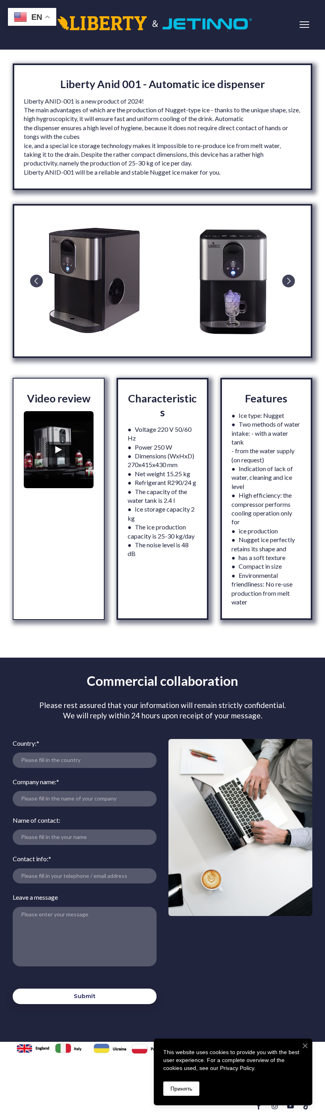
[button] (259, 1106)
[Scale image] (93, 279)
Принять (181, 1088)
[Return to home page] (154, 25)
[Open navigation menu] (304, 25)
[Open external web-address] (34, 1048)
